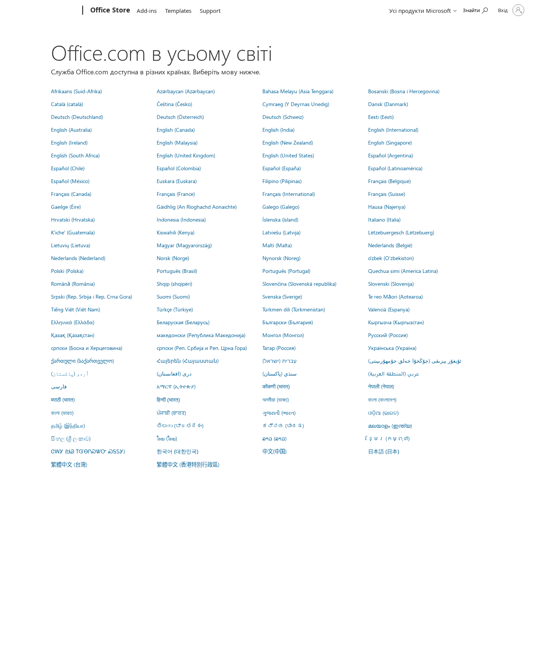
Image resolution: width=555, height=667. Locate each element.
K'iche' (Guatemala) (73, 232)
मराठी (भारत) (63, 399)
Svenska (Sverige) (282, 296)
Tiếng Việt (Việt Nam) (75, 309)
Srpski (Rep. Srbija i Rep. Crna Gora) (91, 296)
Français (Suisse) (386, 193)
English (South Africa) (75, 155)
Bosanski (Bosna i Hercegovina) (403, 91)
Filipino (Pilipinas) (282, 181)
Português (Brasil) (177, 270)
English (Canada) (176, 129)
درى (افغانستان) (174, 373)
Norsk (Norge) (173, 258)
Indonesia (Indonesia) (181, 219)
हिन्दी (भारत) (168, 399)
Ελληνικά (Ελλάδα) (72, 322)
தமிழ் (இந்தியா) (68, 425)
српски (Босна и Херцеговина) (86, 347)
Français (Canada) (71, 193)
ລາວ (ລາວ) (274, 438)
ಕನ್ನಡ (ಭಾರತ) (283, 425)
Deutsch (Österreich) (180, 116)
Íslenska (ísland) (280, 219)
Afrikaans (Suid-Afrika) (76, 91)
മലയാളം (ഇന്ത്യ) (390, 425)
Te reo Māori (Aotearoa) (395, 296)
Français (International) (288, 193)
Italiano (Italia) (384, 219)
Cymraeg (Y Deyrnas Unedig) (295, 104)
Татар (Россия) (279, 347)
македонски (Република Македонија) (201, 335)
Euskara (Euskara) (177, 181)
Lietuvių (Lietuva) (70, 245)
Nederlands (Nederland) (78, 258)
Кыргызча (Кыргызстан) (396, 322)
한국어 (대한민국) (177, 451)
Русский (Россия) (388, 335)
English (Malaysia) (177, 142)
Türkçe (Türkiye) (175, 309)
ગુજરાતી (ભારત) (279, 412)
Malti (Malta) (277, 245)
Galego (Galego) (280, 206)
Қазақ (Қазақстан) (72, 335)
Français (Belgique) (389, 181)
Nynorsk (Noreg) (281, 258)
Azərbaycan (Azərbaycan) (186, 91)
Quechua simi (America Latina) (403, 270)
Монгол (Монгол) (283, 335)
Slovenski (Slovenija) (391, 283)
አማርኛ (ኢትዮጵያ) (176, 386)
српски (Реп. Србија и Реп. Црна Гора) (202, 347)
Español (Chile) (68, 168)
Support (210, 10)
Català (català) (67, 104)
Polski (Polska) (67, 270)
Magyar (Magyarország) (184, 245)
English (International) (393, 129)
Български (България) (287, 322)
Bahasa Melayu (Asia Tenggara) (297, 91)
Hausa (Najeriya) (386, 206)
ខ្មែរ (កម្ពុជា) (389, 438)
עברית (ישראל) (279, 360)
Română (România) (73, 283)
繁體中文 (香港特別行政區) (188, 464)
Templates (178, 10)
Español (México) (70, 181)
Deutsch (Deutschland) (77, 116)
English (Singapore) (390, 142)
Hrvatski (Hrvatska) (73, 219)
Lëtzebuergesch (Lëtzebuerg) (401, 232)
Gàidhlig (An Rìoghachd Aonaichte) (197, 206)
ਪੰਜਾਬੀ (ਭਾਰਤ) (171, 412)
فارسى (59, 386)
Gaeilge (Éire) (66, 206)
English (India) (278, 129)
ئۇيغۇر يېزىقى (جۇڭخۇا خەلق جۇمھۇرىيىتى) (414, 360)
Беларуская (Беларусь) (183, 322)
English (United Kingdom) (186, 155)
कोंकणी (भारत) (276, 386)
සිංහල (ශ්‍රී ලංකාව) (71, 438)
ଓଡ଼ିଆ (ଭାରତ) (383, 412)
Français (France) (176, 193)
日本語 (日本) (383, 451)
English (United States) (288, 155)
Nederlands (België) (390, 245)
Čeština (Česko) (174, 104)
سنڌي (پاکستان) (279, 373)
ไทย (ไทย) (167, 438)
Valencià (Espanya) (389, 309)
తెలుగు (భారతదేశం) (180, 425)
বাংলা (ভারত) (62, 412)
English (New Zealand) (287, 142)
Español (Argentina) (390, 155)
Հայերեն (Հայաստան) (188, 360)
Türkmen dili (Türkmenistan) (293, 309)
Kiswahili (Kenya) (175, 232)
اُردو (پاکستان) (70, 373)
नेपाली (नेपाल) (381, 386)
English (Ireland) (69, 142)
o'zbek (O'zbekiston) (391, 258)
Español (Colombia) (179, 168)
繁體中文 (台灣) (69, 464)
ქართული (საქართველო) (82, 360)
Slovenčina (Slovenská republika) (299, 283)
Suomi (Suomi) (173, 296)
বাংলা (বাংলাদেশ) (382, 399)
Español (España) (281, 168)
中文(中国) (274, 451)
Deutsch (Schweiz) (283, 116)
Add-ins (147, 10)
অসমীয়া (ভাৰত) (275, 399)
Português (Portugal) (286, 270)
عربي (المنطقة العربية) (393, 373)
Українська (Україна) (392, 347)
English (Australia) (71, 129)
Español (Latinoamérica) (395, 168)
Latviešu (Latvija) (281, 232)
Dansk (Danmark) (388, 104)
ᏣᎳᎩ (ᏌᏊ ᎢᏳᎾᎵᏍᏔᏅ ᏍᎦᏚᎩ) (88, 451)
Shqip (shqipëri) (174, 283)
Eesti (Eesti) (381, 116)
